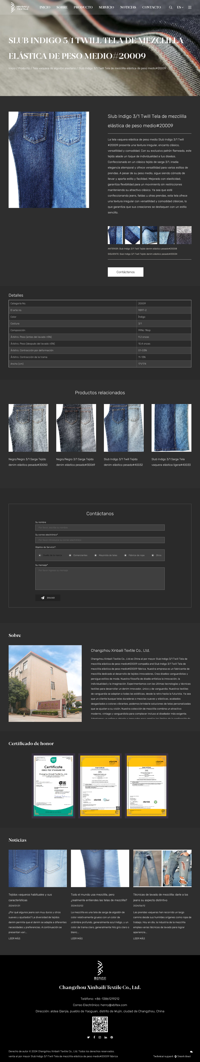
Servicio (106, 7)
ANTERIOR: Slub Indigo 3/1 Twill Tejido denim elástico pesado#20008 (142, 248)
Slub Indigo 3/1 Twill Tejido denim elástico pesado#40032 (75, 462)
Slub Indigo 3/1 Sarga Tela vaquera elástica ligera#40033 (123, 462)
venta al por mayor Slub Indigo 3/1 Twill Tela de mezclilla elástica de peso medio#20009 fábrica (63, 1056)
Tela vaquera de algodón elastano (95, 13)
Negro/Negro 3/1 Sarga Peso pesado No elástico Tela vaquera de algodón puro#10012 (170, 468)
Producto (83, 7)
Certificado (73, 13)
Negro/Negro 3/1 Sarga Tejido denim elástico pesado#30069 (28, 462)
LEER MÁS (64, 938)
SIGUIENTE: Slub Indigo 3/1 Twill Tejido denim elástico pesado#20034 (142, 254)
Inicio (45, 7)
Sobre (62, 7)
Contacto (151, 7)
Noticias (128, 7)
